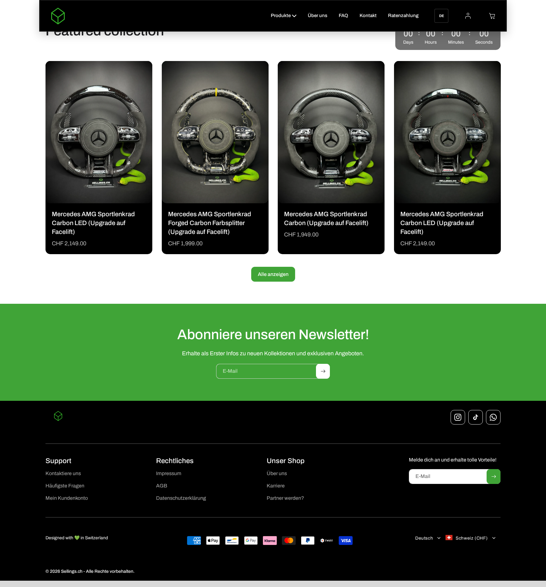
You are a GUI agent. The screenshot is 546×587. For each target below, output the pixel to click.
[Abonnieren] (323, 371)
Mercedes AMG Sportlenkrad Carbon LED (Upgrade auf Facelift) (93, 223)
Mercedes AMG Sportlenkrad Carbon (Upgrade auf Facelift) (326, 218)
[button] (283, 15)
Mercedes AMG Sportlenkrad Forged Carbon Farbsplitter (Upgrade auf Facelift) (209, 223)
